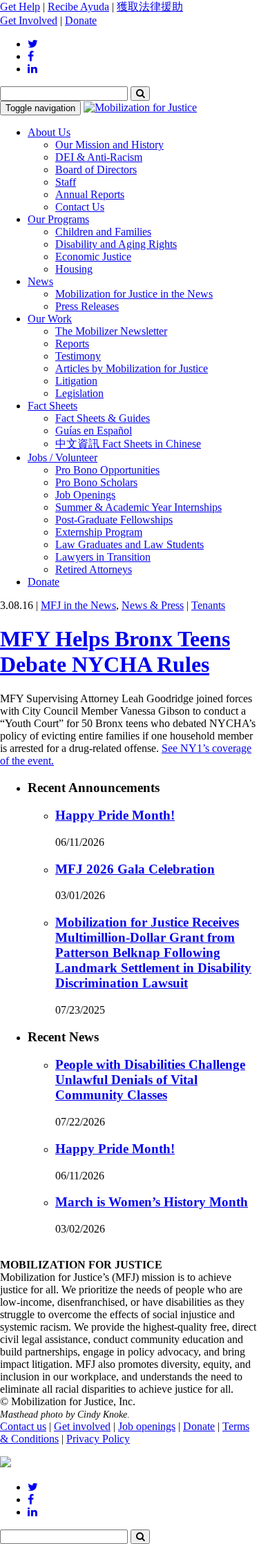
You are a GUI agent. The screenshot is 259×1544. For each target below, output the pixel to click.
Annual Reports (89, 194)
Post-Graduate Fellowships (114, 519)
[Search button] (140, 93)
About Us (49, 132)
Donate (81, 20)
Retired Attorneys (93, 569)
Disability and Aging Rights (116, 244)
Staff (65, 182)
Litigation (76, 381)
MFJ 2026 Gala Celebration (135, 869)
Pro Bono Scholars (96, 482)
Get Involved (28, 20)
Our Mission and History (109, 145)
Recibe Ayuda (78, 6)
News (40, 281)
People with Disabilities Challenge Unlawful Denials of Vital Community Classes (150, 1079)
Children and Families (103, 232)
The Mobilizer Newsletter (111, 331)
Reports (72, 343)
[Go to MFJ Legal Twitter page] (33, 44)
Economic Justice (93, 256)
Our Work (50, 319)
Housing (74, 269)
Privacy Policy (98, 1439)
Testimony (78, 356)
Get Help (20, 6)
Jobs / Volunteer (62, 457)
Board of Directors (96, 169)
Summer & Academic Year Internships (138, 507)
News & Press (153, 605)
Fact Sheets (52, 406)
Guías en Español (93, 430)
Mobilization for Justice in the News (134, 294)
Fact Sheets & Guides (102, 418)
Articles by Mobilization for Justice (131, 368)
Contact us (23, 1426)
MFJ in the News (78, 605)
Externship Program (98, 532)
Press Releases (87, 306)
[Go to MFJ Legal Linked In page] (32, 69)
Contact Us (79, 207)
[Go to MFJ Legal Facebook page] (31, 56)
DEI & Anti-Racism (98, 157)
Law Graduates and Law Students (129, 544)
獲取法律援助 (150, 6)
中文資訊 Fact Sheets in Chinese (128, 444)
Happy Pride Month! (115, 815)
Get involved (82, 1426)
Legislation (79, 393)
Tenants (208, 605)
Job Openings (85, 495)
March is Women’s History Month (151, 1202)
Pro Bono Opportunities (107, 470)
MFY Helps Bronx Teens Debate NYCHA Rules (115, 651)
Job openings (146, 1426)
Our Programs (58, 219)
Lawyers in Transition (103, 557)
